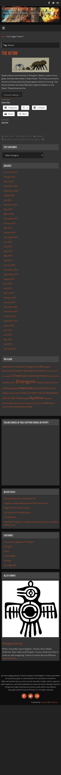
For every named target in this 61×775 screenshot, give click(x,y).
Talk (27, 403)
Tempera (44, 702)
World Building (15, 406)
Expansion (12, 388)
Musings (7, 560)
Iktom (15, 139)
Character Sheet (51, 371)
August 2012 (9, 325)
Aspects (47, 366)
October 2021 (10, 177)
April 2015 (8, 251)
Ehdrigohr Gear (43, 382)
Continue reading (11, 95)
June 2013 (8, 283)
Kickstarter (52, 392)
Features (36, 388)
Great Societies (28, 392)
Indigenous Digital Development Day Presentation (26, 503)
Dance (25, 375)
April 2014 (8, 260)
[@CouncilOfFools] (53, 3)
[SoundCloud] (57, 3)
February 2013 (10, 297)
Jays (43, 393)
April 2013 (8, 288)
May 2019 (8, 209)
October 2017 (10, 223)
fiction (46, 388)
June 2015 (8, 242)
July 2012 (7, 330)
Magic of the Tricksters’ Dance (17, 508)
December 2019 (10, 205)
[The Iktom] (30, 65)
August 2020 (9, 195)
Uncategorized (10, 565)
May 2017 (8, 228)
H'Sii (39, 393)
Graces (17, 393)
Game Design (9, 556)
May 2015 (8, 246)
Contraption (7, 376)
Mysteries (36, 397)
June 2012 (8, 335)
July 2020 (7, 200)
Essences (54, 382)
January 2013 (9, 302)
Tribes (40, 403)
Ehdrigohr (39, 136)
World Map (27, 406)
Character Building (22, 370)
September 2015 (11, 237)
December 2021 (10, 172)
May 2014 (8, 256)
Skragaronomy (12, 643)
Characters (39, 370)
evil (4, 388)
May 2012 (8, 339)
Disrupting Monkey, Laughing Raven (20, 498)
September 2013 (11, 274)
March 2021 (9, 181)
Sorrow (6, 403)
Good (11, 393)
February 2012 (10, 349)
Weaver (37, 139)
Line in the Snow (12, 398)
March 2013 (9, 293)
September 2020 (11, 191)
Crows (16, 375)
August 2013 (9, 279)
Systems (21, 403)
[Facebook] (49, 3)
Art (41, 366)
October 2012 (10, 316)
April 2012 (8, 344)
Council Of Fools (14, 8)
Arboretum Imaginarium (26, 366)
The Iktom (9, 53)
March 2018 (9, 214)
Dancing (33, 375)
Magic (25, 398)
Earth (13, 382)
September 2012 (11, 321)
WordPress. (53, 702)
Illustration (22, 139)
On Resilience (9, 517)
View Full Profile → (10, 658)
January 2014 (9, 265)
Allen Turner (9, 136)
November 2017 (11, 218)
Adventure (8, 366)
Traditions (33, 403)
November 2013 (11, 270)
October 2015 (10, 232)
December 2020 (10, 186)
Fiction (7, 551)
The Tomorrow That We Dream (17, 512)
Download (51, 376)
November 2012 (11, 311)
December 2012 (10, 307)
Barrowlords (7, 370)
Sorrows (13, 403)
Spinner (30, 139)
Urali (46, 403)
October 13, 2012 (24, 136)
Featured (25, 388)
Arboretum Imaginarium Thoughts (19, 542)
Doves (43, 375)
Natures (47, 398)
